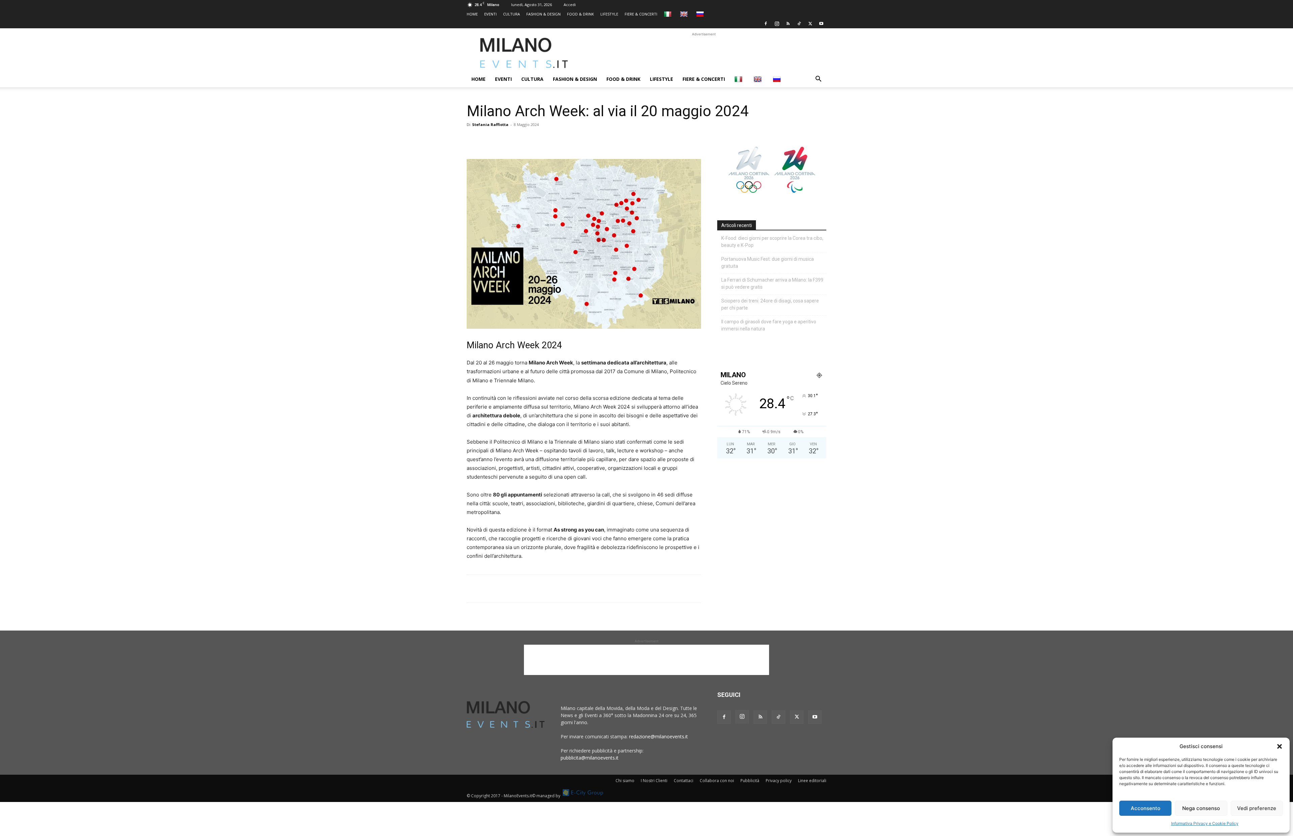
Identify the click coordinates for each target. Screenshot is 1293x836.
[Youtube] (821, 23)
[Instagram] (777, 23)
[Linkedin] (520, 140)
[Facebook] (766, 23)
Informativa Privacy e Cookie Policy (1204, 823)
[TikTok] (799, 23)
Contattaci (683, 780)
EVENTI (490, 14)
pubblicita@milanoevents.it (590, 757)
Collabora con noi (717, 780)
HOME (472, 14)
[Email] (535, 140)
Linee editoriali (812, 780)
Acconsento (1145, 808)
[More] (551, 140)
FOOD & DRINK (580, 14)
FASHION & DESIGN (543, 14)
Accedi (570, 4)
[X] (810, 23)
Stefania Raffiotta (490, 124)
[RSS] (788, 23)
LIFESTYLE (609, 14)
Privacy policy (779, 780)
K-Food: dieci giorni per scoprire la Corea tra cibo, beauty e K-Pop (772, 241)
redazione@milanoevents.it (658, 736)
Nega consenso (1201, 808)
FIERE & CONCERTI (641, 14)
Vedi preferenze (1256, 808)
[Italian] (668, 14)
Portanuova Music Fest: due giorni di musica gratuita (767, 262)
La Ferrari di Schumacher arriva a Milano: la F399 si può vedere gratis (772, 283)
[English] (685, 14)
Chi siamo (625, 780)
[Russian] (701, 14)
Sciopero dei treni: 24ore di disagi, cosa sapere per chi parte (770, 304)
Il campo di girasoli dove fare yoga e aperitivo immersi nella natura (768, 325)
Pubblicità (749, 780)
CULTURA (511, 14)
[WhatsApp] (504, 140)
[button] (1279, 746)
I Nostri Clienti (654, 780)
